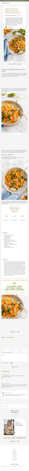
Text (22, 66)
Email (17, 66)
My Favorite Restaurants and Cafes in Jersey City (19, 424)
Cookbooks (14, 456)
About (14, 449)
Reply (2, 378)
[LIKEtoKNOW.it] (17, 414)
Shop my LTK (14, 458)
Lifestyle (14, 457)
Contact (14, 450)
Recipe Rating (4, 352)
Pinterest (7, 66)
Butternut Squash (13, 15)
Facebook (12, 66)
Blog (14, 448)
